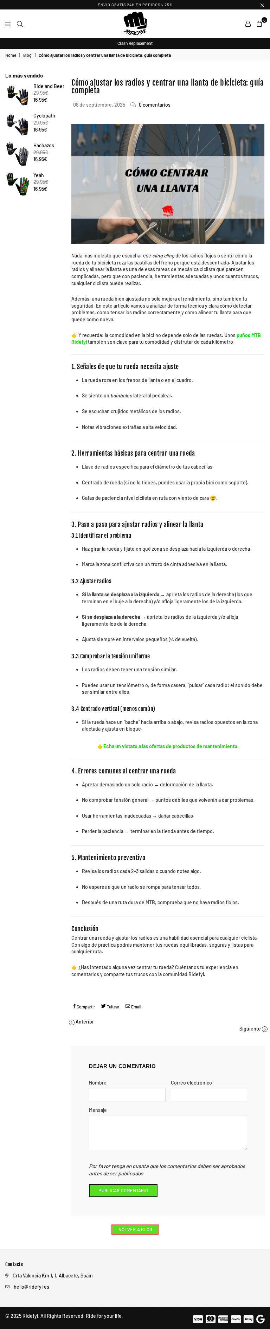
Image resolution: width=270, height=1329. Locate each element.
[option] (135, 43)
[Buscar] (20, 23)
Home (10, 55)
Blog (27, 55)
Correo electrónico (191, 1083)
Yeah (38, 175)
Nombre (98, 1083)
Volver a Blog (135, 1229)
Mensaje (98, 1110)
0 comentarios (155, 105)
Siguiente (250, 1029)
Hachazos (43, 145)
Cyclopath (44, 116)
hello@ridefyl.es (31, 1287)
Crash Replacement (135, 43)
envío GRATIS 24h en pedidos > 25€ (135, 4)
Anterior (85, 1022)
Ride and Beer (48, 86)
